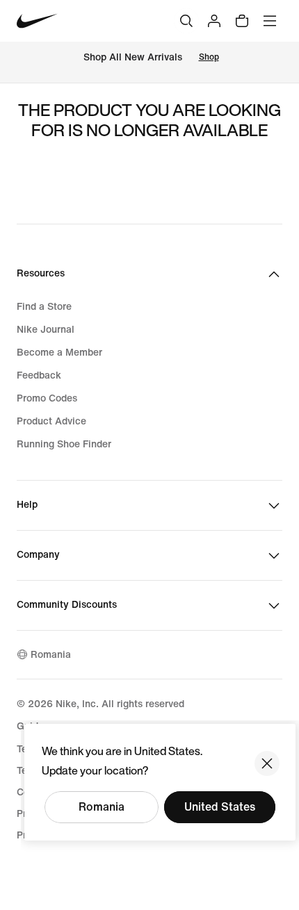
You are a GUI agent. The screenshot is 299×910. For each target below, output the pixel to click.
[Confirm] (267, 763)
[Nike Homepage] (37, 21)
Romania (101, 807)
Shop (209, 57)
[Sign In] (214, 20)
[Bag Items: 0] (241, 20)
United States (219, 807)
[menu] (269, 20)
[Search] (186, 20)
